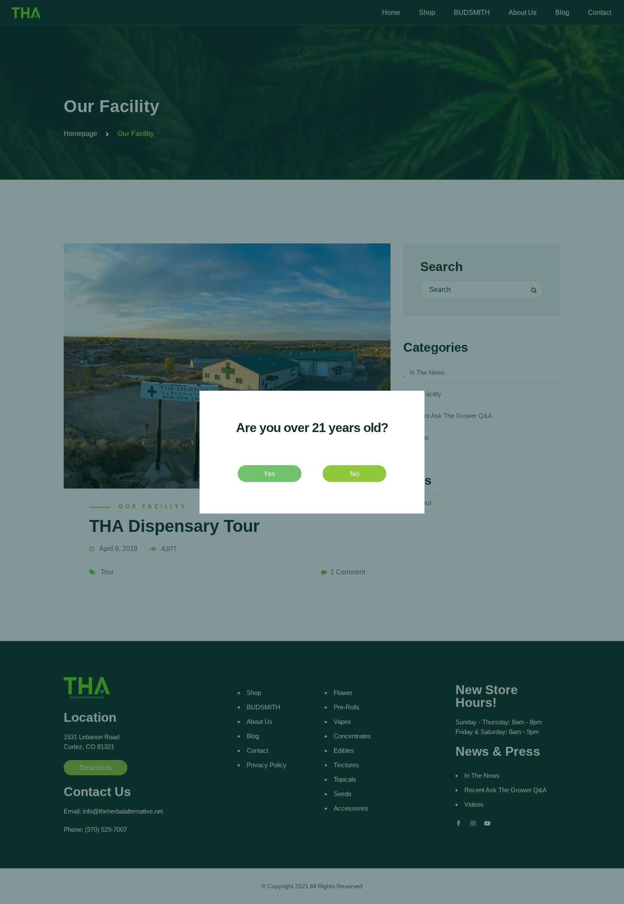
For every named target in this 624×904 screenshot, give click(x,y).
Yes (269, 473)
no (355, 473)
